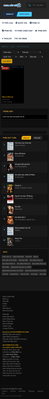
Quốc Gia (22, 23)
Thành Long (7, 326)
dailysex (40, 391)
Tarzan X (18, 185)
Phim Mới (42, 31)
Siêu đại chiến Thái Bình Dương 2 (15, 339)
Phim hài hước (8, 311)
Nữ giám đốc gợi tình (22, 164)
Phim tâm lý (7, 308)
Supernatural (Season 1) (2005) (21, 267)
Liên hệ (13, 391)
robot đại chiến (23, 260)
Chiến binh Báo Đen (10, 341)
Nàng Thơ (18, 238)
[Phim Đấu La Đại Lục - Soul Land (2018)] (12, 80)
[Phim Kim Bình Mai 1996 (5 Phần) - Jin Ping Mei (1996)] (11, 178)
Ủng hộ (4, 391)
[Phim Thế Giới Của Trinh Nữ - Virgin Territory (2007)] (11, 146)
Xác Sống (43, 274)
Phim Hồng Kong (9, 319)
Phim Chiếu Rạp (25, 31)
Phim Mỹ (6, 314)
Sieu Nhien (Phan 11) (23, 263)
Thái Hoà (5, 274)
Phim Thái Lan (8, 321)
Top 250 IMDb (20, 39)
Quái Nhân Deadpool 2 (11, 337)
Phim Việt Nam (8, 324)
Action (5, 304)
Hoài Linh (29, 256)
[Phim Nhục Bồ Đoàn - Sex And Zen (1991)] (11, 157)
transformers (14, 274)
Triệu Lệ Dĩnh (24, 274)
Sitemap (31, 391)
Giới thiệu (22, 391)
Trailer (7, 39)
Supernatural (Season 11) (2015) (12, 270)
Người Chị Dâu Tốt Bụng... (24, 196)
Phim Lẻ (36, 23)
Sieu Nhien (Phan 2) (8, 263)
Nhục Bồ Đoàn (20, 153)
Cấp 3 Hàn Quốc (18, 256)
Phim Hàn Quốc (8, 317)
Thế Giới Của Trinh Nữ (23, 143)
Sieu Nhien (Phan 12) (39, 263)
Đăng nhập (24, 14)
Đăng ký (10, 14)
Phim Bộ (8, 31)
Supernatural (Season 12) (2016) (35, 270)
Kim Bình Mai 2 (20, 217)
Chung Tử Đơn (8, 328)
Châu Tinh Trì (6, 256)
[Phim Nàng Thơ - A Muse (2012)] (11, 241)
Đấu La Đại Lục (7, 97)
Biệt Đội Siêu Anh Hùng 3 (12, 334)
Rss (3, 393)
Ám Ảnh (18, 207)
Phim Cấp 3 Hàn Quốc (9, 260)
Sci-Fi (5, 306)
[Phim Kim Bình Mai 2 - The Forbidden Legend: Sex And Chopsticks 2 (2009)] (11, 220)
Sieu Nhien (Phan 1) (36, 260)
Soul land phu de (23, 46)
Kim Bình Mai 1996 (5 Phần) (25, 175)
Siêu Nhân (5, 267)
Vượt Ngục (34, 274)
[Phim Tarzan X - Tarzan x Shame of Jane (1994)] (11, 188)
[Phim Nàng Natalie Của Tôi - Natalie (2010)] (11, 231)
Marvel (36, 256)
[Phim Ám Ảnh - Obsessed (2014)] (11, 210)
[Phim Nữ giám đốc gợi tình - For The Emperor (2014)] (11, 167)
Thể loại (8, 23)
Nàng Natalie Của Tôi (22, 228)
